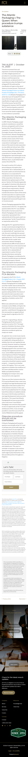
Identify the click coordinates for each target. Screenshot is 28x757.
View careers (14, 664)
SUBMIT (11, 487)
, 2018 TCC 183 (13, 92)
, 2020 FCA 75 (13, 279)
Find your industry (14, 625)
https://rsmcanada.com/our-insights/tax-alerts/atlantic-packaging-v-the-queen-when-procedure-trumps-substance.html (13, 503)
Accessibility (16, 751)
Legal (9, 751)
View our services (14, 631)
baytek (17, 754)
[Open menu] (24, 2)
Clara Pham (14, 499)
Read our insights (8, 692)
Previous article (7, 599)
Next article (22, 599)
